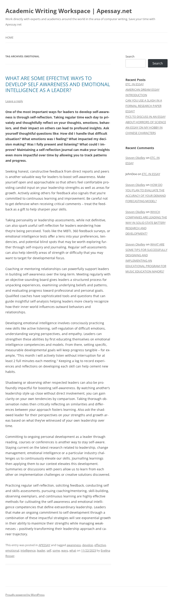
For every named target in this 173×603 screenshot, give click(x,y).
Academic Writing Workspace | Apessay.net (68, 11)
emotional (12, 550)
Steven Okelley (135, 158)
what (72, 550)
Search (129, 56)
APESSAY (44, 545)
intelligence (28, 550)
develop (87, 545)
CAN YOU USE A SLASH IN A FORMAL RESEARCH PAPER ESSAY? (143, 105)
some (56, 550)
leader (41, 550)
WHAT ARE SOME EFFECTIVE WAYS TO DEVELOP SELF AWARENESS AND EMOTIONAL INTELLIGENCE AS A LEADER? (57, 84)
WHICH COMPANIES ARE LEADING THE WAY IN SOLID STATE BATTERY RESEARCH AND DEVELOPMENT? (146, 223)
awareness (74, 545)
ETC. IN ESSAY (134, 84)
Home (9, 37)
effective (100, 545)
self (49, 550)
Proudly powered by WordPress (25, 595)
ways (64, 550)
